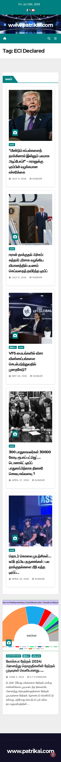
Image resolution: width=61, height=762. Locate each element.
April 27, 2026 (21, 480)
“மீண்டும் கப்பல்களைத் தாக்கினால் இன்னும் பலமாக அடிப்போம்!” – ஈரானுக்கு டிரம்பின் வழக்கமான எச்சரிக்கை (29, 161)
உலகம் (12, 144)
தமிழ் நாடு (36, 656)
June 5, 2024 (17, 677)
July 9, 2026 (19, 179)
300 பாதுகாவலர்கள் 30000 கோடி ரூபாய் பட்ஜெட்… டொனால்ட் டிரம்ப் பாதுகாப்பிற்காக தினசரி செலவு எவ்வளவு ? (30, 463)
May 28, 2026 (20, 376)
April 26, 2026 (21, 579)
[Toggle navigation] (55, 38)
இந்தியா (13, 347)
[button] (49, 38)
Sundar (37, 179)
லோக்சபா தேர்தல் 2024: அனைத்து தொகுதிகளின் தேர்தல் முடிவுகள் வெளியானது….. (30, 666)
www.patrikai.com (30, 25)
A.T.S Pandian (38, 677)
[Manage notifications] (53, 754)
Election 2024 (13, 656)
